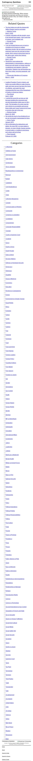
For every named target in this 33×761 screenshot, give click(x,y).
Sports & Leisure (10, 647)
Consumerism (9, 223)
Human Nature (9, 403)
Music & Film (9, 475)
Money (7, 471)
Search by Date (5, 753)
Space (7, 643)
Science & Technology (12, 603)
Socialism (8, 639)
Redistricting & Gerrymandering (14, 579)
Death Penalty (9, 251)
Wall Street (8, 723)
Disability (8, 275)
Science (7, 599)
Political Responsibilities (12, 515)
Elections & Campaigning (13, 291)
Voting (7, 719)
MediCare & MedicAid (12, 455)
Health (7, 395)
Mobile (7, 467)
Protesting (8, 555)
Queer (7, 563)
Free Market (9, 367)
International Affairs (11, 435)
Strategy (7, 651)
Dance (7, 243)
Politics (7, 519)
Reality (7, 575)
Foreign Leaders (10, 355)
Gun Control (9, 391)
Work (7, 739)
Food (7, 343)
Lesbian (7, 451)
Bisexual (8, 175)
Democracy (8, 267)
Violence (8, 715)
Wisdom (7, 731)
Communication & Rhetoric (13, 207)
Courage (8, 231)
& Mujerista (8, 147)
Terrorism (8, 675)
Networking (8, 487)
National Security (10, 479)
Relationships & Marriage (13, 587)
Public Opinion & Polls (12, 559)
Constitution (9, 219)
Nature (7, 483)
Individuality (9, 427)
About (3, 750)
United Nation (9, 703)
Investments (9, 439)
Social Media (9, 627)
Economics (8, 283)
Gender (7, 383)
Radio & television (10, 571)
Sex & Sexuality (10, 615)
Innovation (8, 431)
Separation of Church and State (14, 611)
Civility (7, 191)
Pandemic (8, 491)
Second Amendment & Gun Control (15, 607)
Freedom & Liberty (10, 375)
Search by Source (6, 756)
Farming (7, 323)
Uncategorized (9, 695)
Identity (7, 411)
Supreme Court (10, 659)
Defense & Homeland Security (14, 263)
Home (3, 746)
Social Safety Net (10, 631)
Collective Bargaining (11, 199)
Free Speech (9, 371)
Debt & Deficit (9, 255)
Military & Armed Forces (12, 463)
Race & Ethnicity (10, 567)
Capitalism (8, 183)
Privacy (7, 547)
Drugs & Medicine (10, 279)
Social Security (9, 635)
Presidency (8, 539)
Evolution (8, 311)
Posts (7, 527)
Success (8, 655)
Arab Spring (9, 159)
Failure (7, 315)
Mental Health (9, 459)
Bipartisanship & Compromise (14, 171)
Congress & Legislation (12, 215)
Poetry (7, 499)
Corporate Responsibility (12, 227)
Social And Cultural (11, 623)
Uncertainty (8, 699)
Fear (6, 331)
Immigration (8, 423)
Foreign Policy (9, 359)
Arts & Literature (10, 167)
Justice (7, 443)
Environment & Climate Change (14, 299)
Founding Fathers (10, 363)
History (7, 399)
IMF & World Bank (10, 419)
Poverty (7, 531)
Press (7, 543)
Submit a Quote (5, 759)
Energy (7, 295)
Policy (7, 503)
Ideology (8, 415)
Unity (7, 707)
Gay (6, 379)
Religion (7, 591)
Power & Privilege (10, 535)
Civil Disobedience (11, 187)
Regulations (9, 583)
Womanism (8, 735)
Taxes (7, 663)
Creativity (8, 239)
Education (8, 287)
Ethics (7, 307)
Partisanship (9, 495)
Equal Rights (9, 303)
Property (7, 551)
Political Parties (10, 511)
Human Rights (9, 407)
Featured (8, 335)
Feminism (8, 339)
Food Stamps (9, 351)
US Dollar (8, 711)
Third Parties (9, 679)
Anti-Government (10, 155)
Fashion (7, 327)
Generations (9, 387)
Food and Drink (10, 347)
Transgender (9, 687)
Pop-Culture (9, 523)
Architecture (9, 163)
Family (7, 319)
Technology (8, 671)
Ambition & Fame (10, 151)
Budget (7, 179)
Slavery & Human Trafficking (14, 619)
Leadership (8, 447)
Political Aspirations (11, 507)
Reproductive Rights (11, 595)
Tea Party (8, 667)
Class (7, 195)
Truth (6, 691)
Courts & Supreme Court (12, 235)
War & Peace (9, 727)
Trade (7, 683)
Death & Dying (9, 247)
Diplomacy (8, 271)
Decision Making (10, 259)
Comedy (7, 203)
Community (8, 211)
